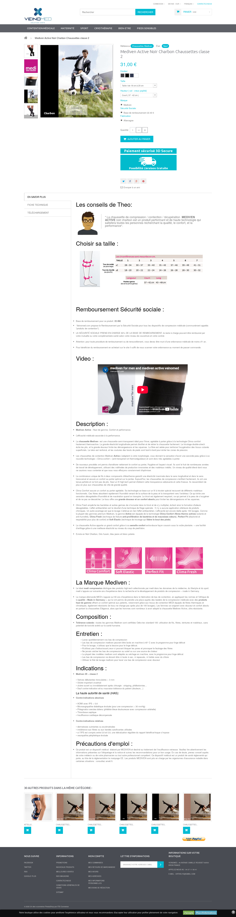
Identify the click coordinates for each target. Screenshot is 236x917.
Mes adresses (94, 876)
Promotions (61, 863)
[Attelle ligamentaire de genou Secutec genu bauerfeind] (38, 807)
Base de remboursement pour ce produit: (98, 321)
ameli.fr (109, 761)
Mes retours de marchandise (101, 867)
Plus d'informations (206, 912)
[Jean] (132, 75)
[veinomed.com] (38, 16)
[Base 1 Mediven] (31, 66)
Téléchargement (38, 212)
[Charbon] (127, 75)
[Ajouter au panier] (27, 830)
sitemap (59, 892)
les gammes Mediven (112, 622)
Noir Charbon (91, 533)
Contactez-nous (204, 4)
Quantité (124, 129)
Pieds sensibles (146, 28)
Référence (125, 45)
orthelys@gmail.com (185, 874)
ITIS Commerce (63, 906)
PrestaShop (49, 906)
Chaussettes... (63, 824)
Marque (124, 100)
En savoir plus (36, 196)
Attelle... (28, 824)
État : (158, 45)
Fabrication (125, 116)
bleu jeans (115, 533)
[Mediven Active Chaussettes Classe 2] (31, 51)
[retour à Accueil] (25, 37)
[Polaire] (136, 75)
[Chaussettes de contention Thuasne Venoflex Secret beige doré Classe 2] (70, 807)
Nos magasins (62, 876)
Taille (123, 81)
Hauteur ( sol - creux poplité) (133, 90)
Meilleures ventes (65, 872)
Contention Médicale (41, 28)
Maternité (67, 28)
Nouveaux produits (65, 867)
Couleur (124, 71)
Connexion (158, 4)
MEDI (99, 596)
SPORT (84, 28)
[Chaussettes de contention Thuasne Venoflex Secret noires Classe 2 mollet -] (165, 807)
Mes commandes (95, 863)
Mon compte (96, 856)
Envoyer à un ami (132, 187)
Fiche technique (37, 204)
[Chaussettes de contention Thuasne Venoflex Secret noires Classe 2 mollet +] (133, 807)
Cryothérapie (103, 28)
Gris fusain (104, 533)
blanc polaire (128, 533)
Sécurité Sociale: (128, 108)
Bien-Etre (124, 28)
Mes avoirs (93, 872)
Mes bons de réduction (99, 888)
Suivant (31, 116)
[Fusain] (122, 75)
